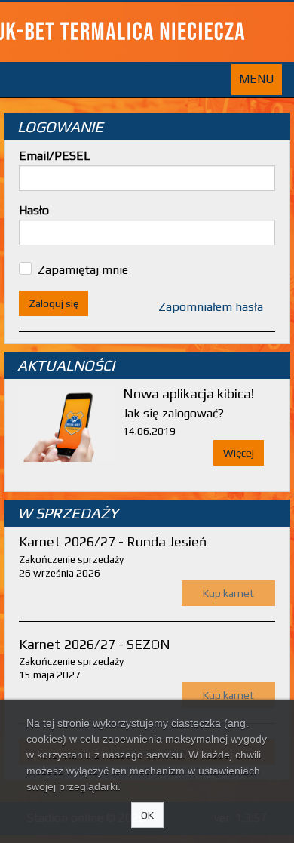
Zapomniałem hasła (210, 307)
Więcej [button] (238, 453)
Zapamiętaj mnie (83, 270)
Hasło (34, 210)
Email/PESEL (54, 156)
